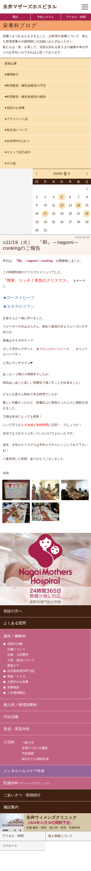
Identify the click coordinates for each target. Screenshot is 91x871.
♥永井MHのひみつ (17, 141)
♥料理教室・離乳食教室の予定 (25, 85)
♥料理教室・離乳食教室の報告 (25, 96)
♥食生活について (16, 130)
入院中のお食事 (17, 681)
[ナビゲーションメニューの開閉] (85, 7)
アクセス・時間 (76, 17)
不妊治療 (11, 717)
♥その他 (10, 163)
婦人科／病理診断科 (20, 705)
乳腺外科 (27, 783)
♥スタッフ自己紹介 (18, 152)
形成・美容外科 (17, 729)
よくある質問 (15, 623)
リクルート (10, 845)
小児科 (9, 742)
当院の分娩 (14, 643)
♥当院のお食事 (15, 108)
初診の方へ (13, 611)
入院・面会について (21, 660)
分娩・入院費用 (17, 654)
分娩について (16, 649)
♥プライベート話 (16, 119)
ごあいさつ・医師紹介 (22, 795)
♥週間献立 (12, 74)
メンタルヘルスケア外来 (24, 771)
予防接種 (28, 753)
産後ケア (13, 665)
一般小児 (28, 742)
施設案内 (11, 807)
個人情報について (60, 836)
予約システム (45, 17)
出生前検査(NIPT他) (20, 671)
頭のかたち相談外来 (35, 759)
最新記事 (11, 63)
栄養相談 (13, 687)
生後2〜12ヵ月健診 (35, 748)
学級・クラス (16, 676)
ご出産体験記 (16, 692)
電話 (15, 17)
